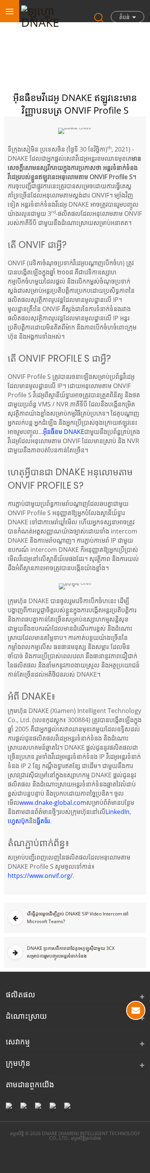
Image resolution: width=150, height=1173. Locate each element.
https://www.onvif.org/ (40, 875)
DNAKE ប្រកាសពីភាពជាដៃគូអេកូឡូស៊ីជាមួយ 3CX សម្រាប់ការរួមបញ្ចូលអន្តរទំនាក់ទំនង (71, 952)
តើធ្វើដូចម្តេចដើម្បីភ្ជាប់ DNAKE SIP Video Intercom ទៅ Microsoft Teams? (77, 917)
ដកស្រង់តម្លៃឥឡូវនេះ (135, 1010)
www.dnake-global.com (52, 802)
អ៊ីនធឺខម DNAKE (63, 431)
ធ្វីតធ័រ (43, 821)
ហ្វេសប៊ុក (18, 821)
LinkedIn (117, 812)
